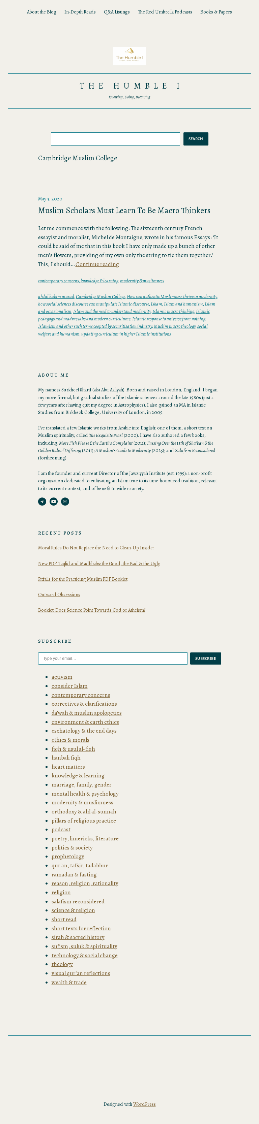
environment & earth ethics (85, 722)
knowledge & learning (99, 280)
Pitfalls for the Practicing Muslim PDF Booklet (82, 579)
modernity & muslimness (142, 280)
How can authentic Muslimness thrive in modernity (172, 296)
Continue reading (97, 264)
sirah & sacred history (78, 937)
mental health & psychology (85, 794)
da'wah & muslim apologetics (87, 713)
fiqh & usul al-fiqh (73, 749)
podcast (61, 829)
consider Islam (70, 686)
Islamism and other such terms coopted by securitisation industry (95, 326)
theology (62, 964)
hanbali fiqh (66, 758)
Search (196, 139)
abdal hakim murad (56, 296)
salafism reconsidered (78, 901)
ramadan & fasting (74, 874)
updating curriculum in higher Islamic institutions (126, 333)
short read (64, 919)
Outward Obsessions (59, 594)
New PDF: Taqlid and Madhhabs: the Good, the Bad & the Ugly (99, 563)
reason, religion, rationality (85, 883)
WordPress (144, 1104)
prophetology (68, 856)
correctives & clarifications (84, 704)
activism (62, 677)
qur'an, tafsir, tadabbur (80, 865)
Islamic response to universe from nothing (168, 318)
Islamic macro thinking (173, 311)
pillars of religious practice (84, 821)
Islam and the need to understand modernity (112, 311)
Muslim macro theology (175, 326)
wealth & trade (69, 982)
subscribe (205, 658)
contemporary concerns (58, 280)
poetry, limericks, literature (85, 838)
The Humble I (132, 86)
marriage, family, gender (82, 785)
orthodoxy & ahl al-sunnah (84, 811)
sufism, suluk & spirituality (84, 946)
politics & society (72, 848)
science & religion (73, 910)
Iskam (156, 303)
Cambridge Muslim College (100, 296)
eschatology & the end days (84, 731)
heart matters (68, 767)
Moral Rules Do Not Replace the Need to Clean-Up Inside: (95, 547)
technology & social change (85, 955)
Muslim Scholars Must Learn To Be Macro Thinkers (124, 210)
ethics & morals (70, 740)
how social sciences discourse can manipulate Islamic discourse (93, 303)
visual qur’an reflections (81, 973)
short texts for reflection (81, 928)
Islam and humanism (183, 303)
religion (61, 892)
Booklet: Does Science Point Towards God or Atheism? (91, 610)
